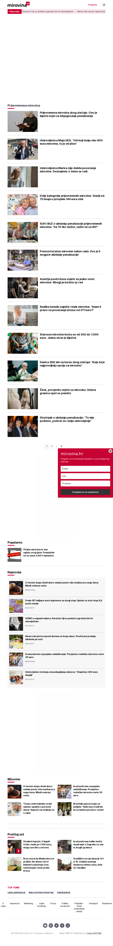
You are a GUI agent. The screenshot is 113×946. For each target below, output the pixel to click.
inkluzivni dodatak (41, 892)
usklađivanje (16, 892)
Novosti (29, 608)
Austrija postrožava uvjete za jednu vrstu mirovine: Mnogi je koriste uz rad (67, 280)
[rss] (68, 925)
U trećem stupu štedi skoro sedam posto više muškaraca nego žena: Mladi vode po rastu (62, 584)
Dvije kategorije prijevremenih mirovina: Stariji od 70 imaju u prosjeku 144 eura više (72, 197)
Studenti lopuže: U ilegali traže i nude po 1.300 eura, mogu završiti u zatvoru (37, 844)
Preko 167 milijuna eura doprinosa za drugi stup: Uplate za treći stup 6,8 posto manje (63, 602)
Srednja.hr (93, 903)
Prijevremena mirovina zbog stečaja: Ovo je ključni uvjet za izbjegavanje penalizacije (68, 114)
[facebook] (62, 925)
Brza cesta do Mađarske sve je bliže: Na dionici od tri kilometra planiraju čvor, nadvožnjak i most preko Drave (38, 864)
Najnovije (14, 572)
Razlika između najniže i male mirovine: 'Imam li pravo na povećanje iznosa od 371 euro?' (70, 308)
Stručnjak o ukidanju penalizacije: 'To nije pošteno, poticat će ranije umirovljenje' (67, 419)
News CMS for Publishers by (81, 933)
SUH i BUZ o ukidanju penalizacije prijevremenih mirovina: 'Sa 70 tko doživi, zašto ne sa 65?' (71, 225)
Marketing (28, 903)
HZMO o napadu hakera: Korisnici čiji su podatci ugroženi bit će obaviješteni (59, 620)
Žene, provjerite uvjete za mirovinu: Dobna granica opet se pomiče (68, 391)
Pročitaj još (16, 834)
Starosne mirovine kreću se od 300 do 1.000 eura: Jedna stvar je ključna (69, 336)
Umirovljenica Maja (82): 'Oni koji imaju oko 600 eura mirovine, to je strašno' (71, 142)
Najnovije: (15, 11)
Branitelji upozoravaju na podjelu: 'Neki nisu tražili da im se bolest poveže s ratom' (88, 806)
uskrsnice (63, 892)
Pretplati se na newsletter (85, 492)
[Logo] (19, 4)
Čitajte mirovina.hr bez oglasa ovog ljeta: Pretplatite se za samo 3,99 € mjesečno (38, 552)
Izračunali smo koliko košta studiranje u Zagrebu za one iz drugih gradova (88, 844)
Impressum (15, 903)
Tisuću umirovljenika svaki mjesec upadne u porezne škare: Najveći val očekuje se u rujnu (38, 808)
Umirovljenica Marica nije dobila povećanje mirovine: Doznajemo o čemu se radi (68, 169)
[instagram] (51, 925)
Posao (53, 903)
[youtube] (45, 925)
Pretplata (92, 5)
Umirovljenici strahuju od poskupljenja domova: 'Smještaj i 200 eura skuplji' (61, 673)
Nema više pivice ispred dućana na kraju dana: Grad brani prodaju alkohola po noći (60, 638)
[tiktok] (56, 925)
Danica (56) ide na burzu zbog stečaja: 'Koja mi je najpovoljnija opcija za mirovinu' (72, 363)
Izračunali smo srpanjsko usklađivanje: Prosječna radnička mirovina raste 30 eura (64, 656)
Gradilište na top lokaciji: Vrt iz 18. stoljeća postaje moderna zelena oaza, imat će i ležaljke (88, 863)
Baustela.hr (107, 903)
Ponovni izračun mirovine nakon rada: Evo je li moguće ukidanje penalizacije (70, 253)
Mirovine (30, 590)
